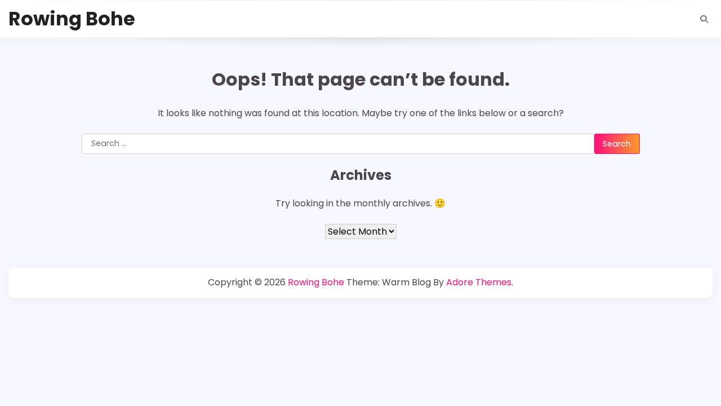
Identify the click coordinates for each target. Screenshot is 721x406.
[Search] (704, 19)
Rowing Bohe (71, 19)
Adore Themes (478, 282)
